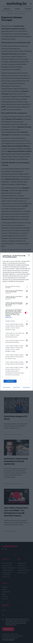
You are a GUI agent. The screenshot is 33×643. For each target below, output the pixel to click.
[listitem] (16, 287)
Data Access (16, 387)
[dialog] (16, 321)
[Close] (29, 255)
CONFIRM (10, 381)
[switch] (26, 291)
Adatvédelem (26, 387)
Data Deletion (6, 387)
